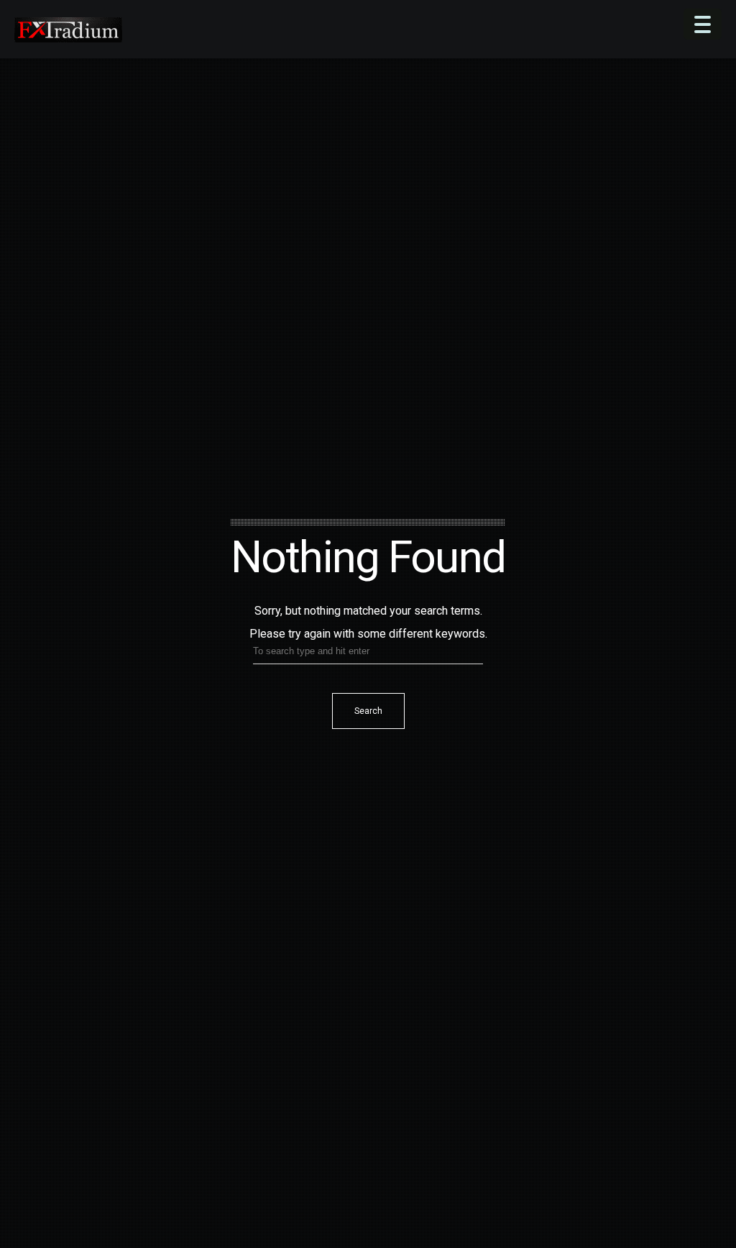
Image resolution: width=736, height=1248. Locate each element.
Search (368, 711)
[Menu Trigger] (703, 24)
